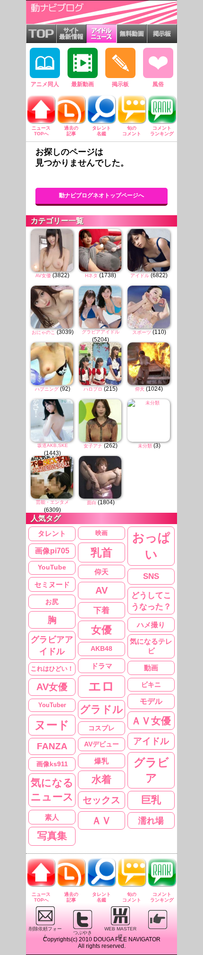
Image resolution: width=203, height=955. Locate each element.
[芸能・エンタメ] (52, 477)
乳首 (101, 552)
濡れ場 (151, 820)
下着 (101, 610)
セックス (101, 800)
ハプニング (47, 389)
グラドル (101, 709)
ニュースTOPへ (41, 130)
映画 (101, 532)
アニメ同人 (45, 84)
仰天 (139, 389)
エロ (101, 686)
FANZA (52, 746)
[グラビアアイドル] (100, 307)
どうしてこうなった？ (151, 600)
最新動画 (82, 84)
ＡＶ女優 (151, 720)
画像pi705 (52, 551)
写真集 (52, 835)
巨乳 (151, 800)
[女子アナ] (100, 420)
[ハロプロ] (100, 363)
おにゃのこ (43, 332)
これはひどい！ (52, 668)
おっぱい (151, 546)
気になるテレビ (151, 646)
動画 (151, 668)
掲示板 (120, 84)
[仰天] (149, 363)
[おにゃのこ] (52, 307)
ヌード (51, 724)
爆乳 (101, 761)
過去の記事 (71, 130)
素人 (52, 817)
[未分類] (149, 420)
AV (101, 590)
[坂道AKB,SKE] (52, 420)
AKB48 (101, 648)
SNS (151, 576)
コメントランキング (162, 130)
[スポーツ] (149, 307)
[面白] (100, 477)
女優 (101, 630)
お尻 (52, 601)
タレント (52, 533)
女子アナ (93, 445)
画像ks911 (52, 764)
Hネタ (91, 275)
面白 (91, 502)
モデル (151, 701)
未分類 (145, 445)
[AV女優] (52, 250)
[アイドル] (149, 250)
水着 (101, 779)
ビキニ (151, 684)
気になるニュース (52, 790)
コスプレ (101, 728)
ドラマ (101, 666)
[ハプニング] (52, 363)
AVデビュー (101, 744)
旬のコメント (131, 130)
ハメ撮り (151, 625)
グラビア (151, 770)
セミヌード (52, 584)
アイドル (139, 275)
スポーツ (141, 332)
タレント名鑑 (101, 130)
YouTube (52, 567)
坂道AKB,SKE (52, 445)
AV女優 (43, 275)
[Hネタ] (100, 250)
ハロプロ (93, 389)
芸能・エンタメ (52, 502)
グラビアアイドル (100, 331)
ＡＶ (101, 820)
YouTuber (52, 705)
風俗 (158, 84)
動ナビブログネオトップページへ (101, 195)
